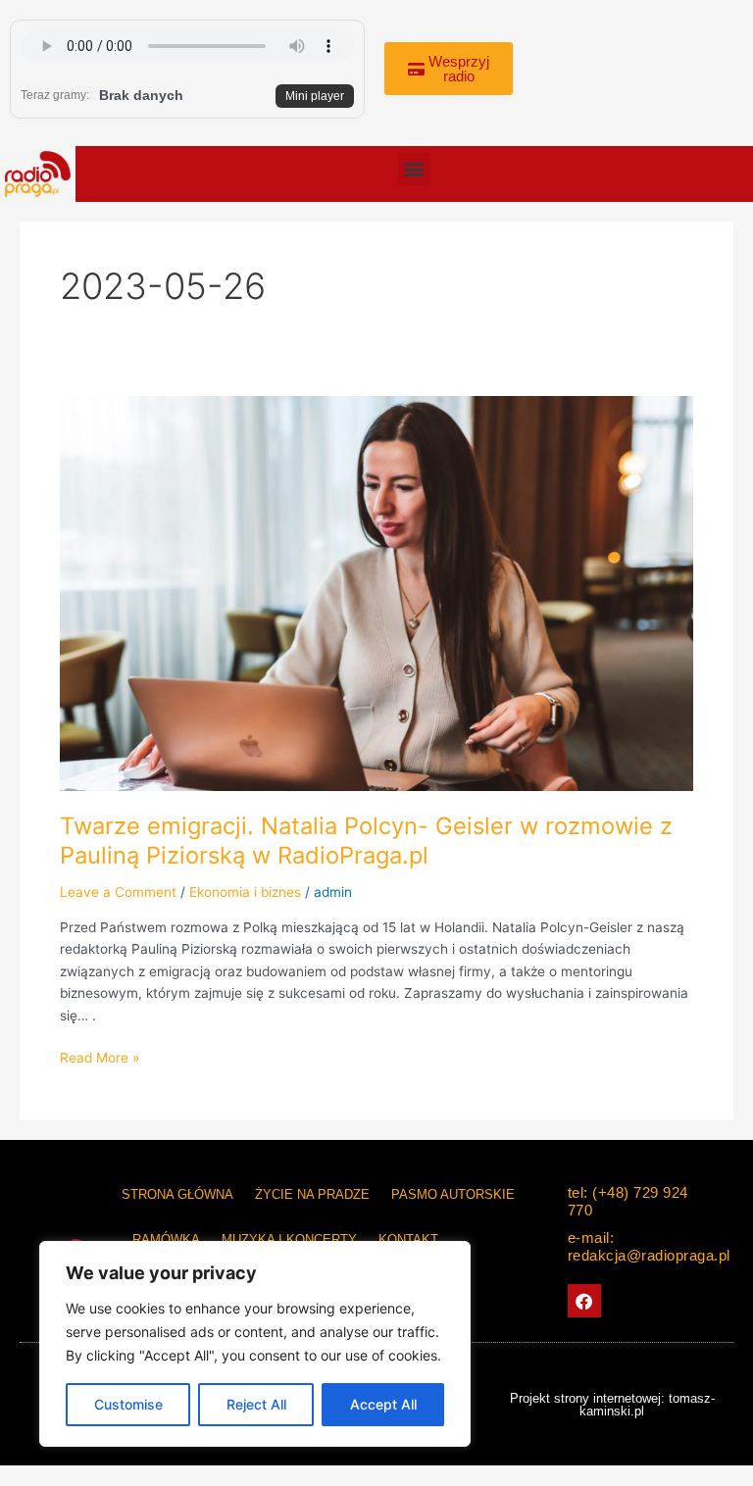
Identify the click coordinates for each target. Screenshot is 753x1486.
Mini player (314, 96)
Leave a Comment (118, 892)
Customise (128, 1404)
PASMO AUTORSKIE (453, 1194)
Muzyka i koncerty (289, 1239)
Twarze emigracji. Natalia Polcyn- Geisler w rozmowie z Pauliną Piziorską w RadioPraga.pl (366, 841)
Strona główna (177, 1194)
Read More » (99, 1056)
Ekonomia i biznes (245, 892)
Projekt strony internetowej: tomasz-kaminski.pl (612, 1404)
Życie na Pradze (312, 1194)
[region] (255, 1344)
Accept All (383, 1404)
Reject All (256, 1404)
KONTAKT (408, 1239)
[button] (414, 169)
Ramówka (166, 1239)
